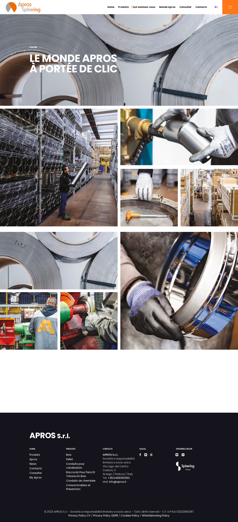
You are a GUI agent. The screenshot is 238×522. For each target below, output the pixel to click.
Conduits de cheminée (80, 481)
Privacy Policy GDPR (105, 515)
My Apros (35, 477)
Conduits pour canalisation (75, 466)
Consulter (35, 473)
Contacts (35, 468)
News (32, 464)
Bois (68, 455)
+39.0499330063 (119, 478)
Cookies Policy (130, 515)
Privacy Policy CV (79, 515)
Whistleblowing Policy (156, 515)
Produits (34, 455)
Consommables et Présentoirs (78, 487)
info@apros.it (117, 482)
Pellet (69, 459)
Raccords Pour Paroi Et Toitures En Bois (80, 474)
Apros (33, 459)
